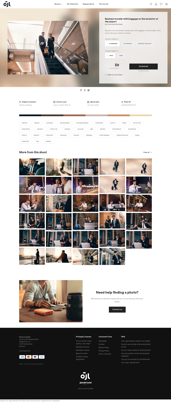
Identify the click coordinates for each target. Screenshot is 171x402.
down (124, 123)
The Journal (103, 4)
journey (40, 129)
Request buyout (145, 43)
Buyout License (81, 353)
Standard (113, 43)
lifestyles (53, 129)
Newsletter (103, 341)
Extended (128, 43)
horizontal (26, 129)
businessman (65, 123)
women (48, 141)
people (24, 135)
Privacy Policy (104, 351)
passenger (132, 129)
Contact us (117, 309)
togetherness (104, 135)
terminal (89, 135)
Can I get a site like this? (130, 363)
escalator (137, 123)
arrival (37, 123)
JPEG (111, 55)
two (37, 141)
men (91, 129)
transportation (122, 135)
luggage (80, 129)
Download (143, 66)
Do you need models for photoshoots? (136, 350)
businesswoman (82, 123)
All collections (72, 4)
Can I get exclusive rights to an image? (135, 341)
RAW (121, 55)
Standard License (82, 347)
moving (102, 129)
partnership (116, 129)
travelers (25, 141)
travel (137, 135)
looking (67, 129)
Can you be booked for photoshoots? (135, 359)
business (50, 123)
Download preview (143, 71)
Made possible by (85, 388)
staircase (49, 135)
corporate (99, 123)
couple (112, 123)
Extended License (82, 350)
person (36, 135)
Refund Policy (104, 347)
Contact (101, 344)
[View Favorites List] (161, 4)
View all (146, 152)
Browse (57, 4)
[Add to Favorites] (43, 160)
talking (76, 135)
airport (24, 123)
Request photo (88, 4)
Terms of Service (105, 354)
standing (63, 135)
